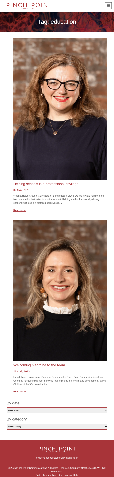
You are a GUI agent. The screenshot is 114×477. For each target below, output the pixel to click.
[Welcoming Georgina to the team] (60, 290)
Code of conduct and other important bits (56, 475)
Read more (19, 210)
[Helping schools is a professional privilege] (60, 109)
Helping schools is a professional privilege (45, 184)
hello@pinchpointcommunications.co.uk (57, 457)
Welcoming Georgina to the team (39, 365)
